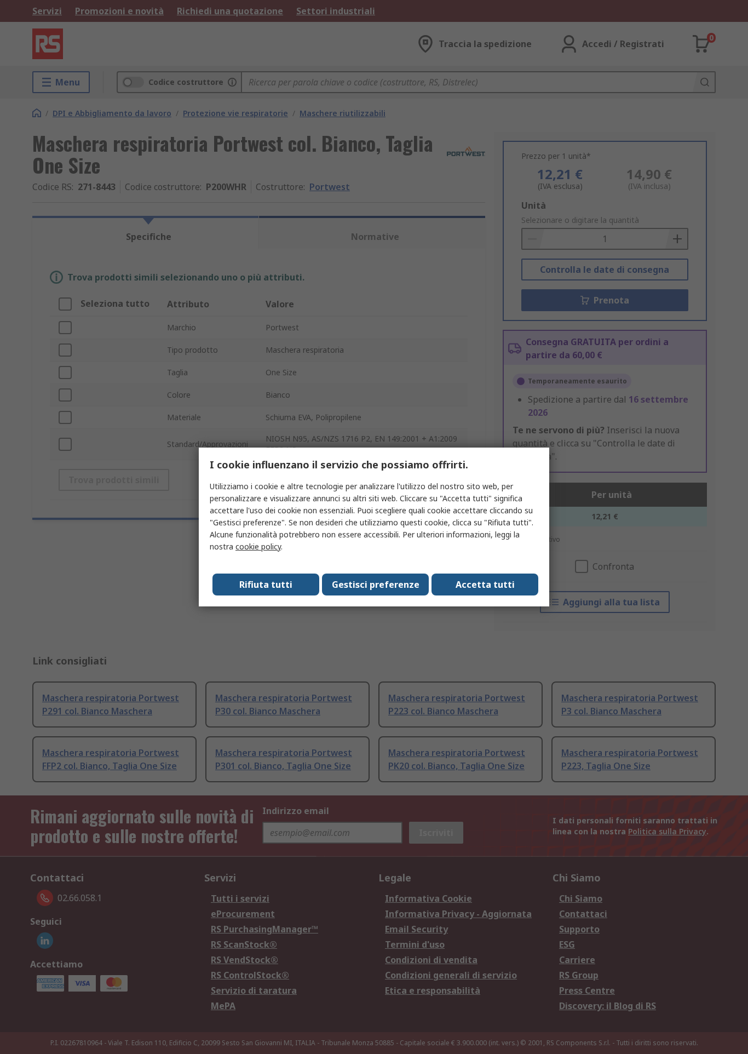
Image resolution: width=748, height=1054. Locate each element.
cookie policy (258, 546)
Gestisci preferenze (375, 584)
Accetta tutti (485, 584)
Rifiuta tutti (265, 584)
